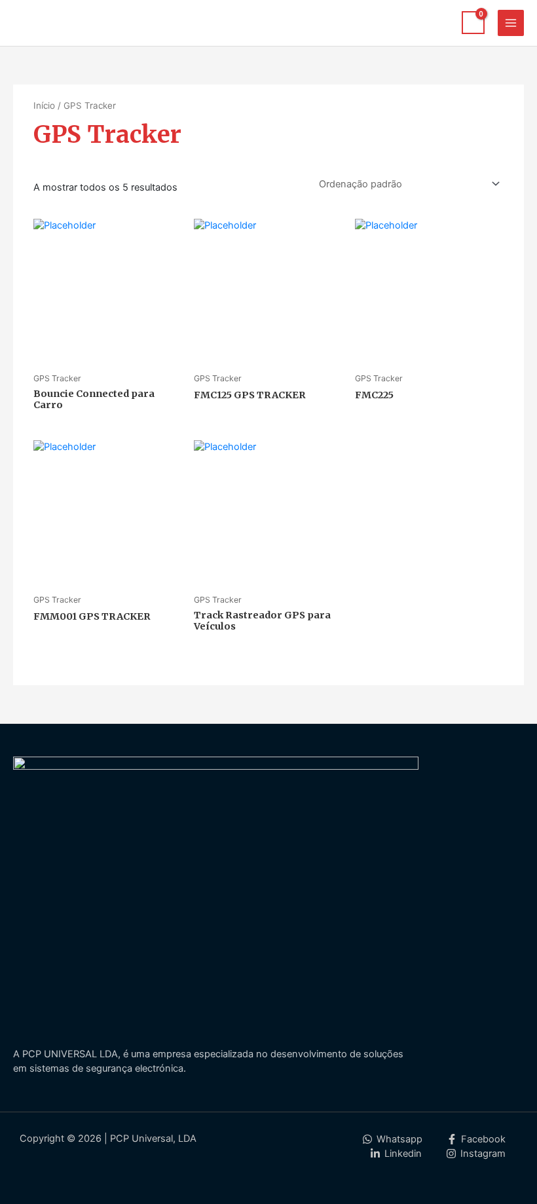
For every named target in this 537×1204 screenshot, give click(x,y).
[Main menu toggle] (511, 23)
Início (44, 105)
